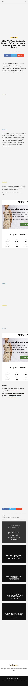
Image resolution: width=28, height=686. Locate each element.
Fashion (14, 37)
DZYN (21, 515)
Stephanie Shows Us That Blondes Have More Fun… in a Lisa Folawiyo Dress (14, 557)
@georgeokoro (15, 390)
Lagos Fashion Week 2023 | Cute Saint (14, 576)
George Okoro (4, 517)
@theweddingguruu (15, 395)
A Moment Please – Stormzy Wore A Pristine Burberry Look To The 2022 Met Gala (14, 614)
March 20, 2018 (16, 51)
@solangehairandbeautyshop (16, 393)
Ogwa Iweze (10, 517)
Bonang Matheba (16, 515)
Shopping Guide (16, 517)
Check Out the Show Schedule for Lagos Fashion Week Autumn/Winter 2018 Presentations (14, 535)
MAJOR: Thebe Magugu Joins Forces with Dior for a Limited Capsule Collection (14, 595)
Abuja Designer (9, 515)
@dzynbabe (12, 397)
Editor (9, 51)
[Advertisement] (14, 19)
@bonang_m (4, 94)
